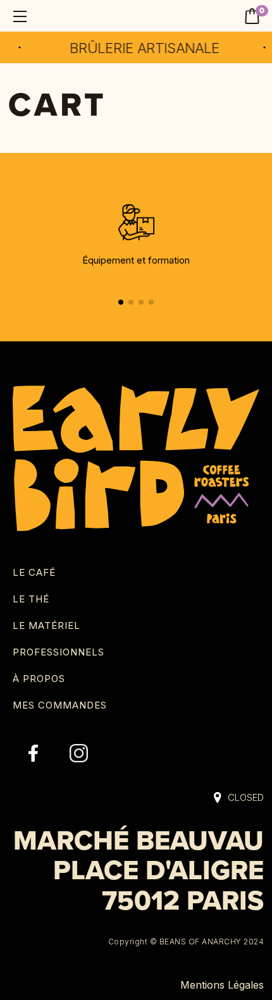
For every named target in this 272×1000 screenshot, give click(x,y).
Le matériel (46, 625)
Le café (34, 572)
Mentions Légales (222, 985)
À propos (39, 679)
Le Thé (31, 599)
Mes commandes (60, 705)
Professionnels (58, 652)
